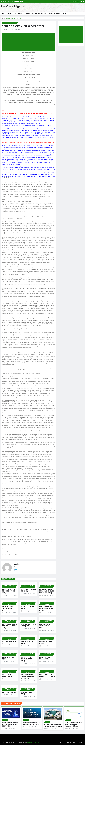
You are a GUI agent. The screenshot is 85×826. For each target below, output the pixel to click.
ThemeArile (37, 742)
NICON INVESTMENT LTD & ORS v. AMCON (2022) (9, 591)
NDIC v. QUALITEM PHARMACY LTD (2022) (47, 675)
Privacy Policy (62, 742)
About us (9, 13)
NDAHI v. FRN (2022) (9, 692)
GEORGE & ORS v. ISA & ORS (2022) (13, 18)
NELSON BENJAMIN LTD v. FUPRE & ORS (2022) (46, 608)
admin (5, 728)
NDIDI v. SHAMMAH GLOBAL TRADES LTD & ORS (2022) (28, 676)
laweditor (6, 29)
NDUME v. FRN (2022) (9, 641)
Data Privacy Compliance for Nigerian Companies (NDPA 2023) (10, 724)
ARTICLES (64, 13)
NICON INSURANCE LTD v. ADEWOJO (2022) (8, 608)
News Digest (30, 742)
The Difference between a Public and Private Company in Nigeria (73, 724)
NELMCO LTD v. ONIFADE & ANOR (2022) (45, 626)
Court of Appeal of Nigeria (22, 13)
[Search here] (83, 13)
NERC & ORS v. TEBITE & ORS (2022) (28, 625)
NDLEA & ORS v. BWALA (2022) (44, 658)
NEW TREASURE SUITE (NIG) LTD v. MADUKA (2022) (9, 626)
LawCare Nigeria (12, 6)
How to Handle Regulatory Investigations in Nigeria (31, 723)
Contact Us (81, 742)
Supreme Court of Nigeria (39, 13)
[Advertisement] (29, 42)
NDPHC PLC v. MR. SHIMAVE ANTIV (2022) (27, 659)
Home (3, 13)
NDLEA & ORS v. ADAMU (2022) (7, 675)
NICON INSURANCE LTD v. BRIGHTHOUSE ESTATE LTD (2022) (46, 591)
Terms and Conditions (72, 742)
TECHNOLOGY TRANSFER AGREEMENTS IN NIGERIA (53, 725)
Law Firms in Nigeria (54, 13)
